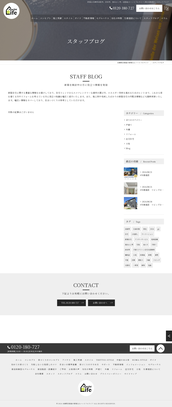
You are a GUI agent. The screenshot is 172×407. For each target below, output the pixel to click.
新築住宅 (128, 239)
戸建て (129, 124)
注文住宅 (130, 138)
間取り (140, 260)
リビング (156, 260)
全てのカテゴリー (134, 119)
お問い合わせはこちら (149, 8)
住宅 (126, 234)
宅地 (138, 244)
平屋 (126, 260)
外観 (148, 260)
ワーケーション (147, 234)
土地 (128, 143)
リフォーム (131, 134)
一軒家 (135, 265)
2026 (152, 229)
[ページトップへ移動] (161, 348)
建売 (156, 255)
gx (158, 229)
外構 (128, 129)
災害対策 (136, 229)
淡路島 (142, 255)
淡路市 (127, 229)
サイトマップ (130, 373)
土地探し (135, 234)
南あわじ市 (129, 244)
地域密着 (154, 239)
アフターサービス (141, 239)
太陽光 (127, 265)
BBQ (145, 229)
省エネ (145, 244)
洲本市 (127, 249)
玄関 (133, 260)
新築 (149, 255)
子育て (154, 244)
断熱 (143, 265)
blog (128, 148)
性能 (149, 265)
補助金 (127, 255)
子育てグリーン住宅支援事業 (144, 249)
